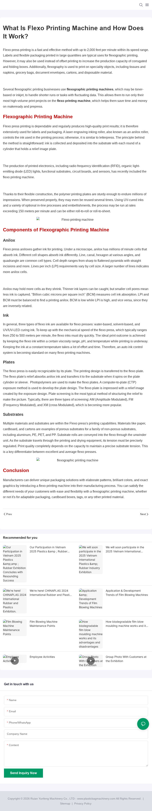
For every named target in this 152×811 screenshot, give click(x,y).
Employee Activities (42, 656)
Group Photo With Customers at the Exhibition (126, 659)
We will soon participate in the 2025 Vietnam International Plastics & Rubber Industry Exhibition (125, 549)
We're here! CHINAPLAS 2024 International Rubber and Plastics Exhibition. (51, 593)
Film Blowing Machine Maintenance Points (43, 623)
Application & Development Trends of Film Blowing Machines (127, 592)
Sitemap (65, 803)
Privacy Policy (82, 803)
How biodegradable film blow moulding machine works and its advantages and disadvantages (126, 624)
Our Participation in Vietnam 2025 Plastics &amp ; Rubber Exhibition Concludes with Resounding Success (48, 549)
